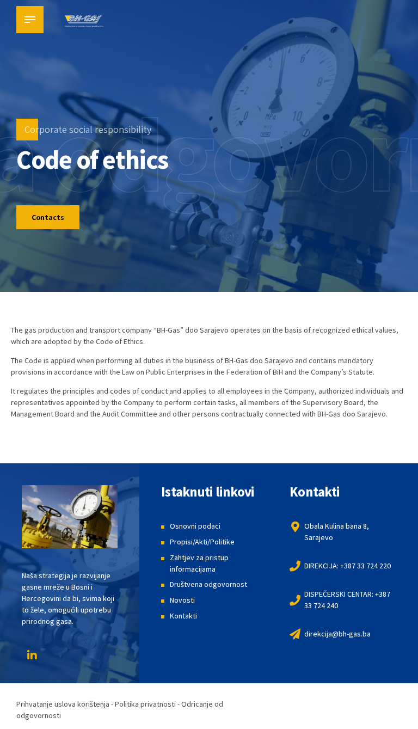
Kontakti (183, 616)
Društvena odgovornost (208, 584)
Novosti (182, 600)
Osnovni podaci (195, 526)
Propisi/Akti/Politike (202, 542)
